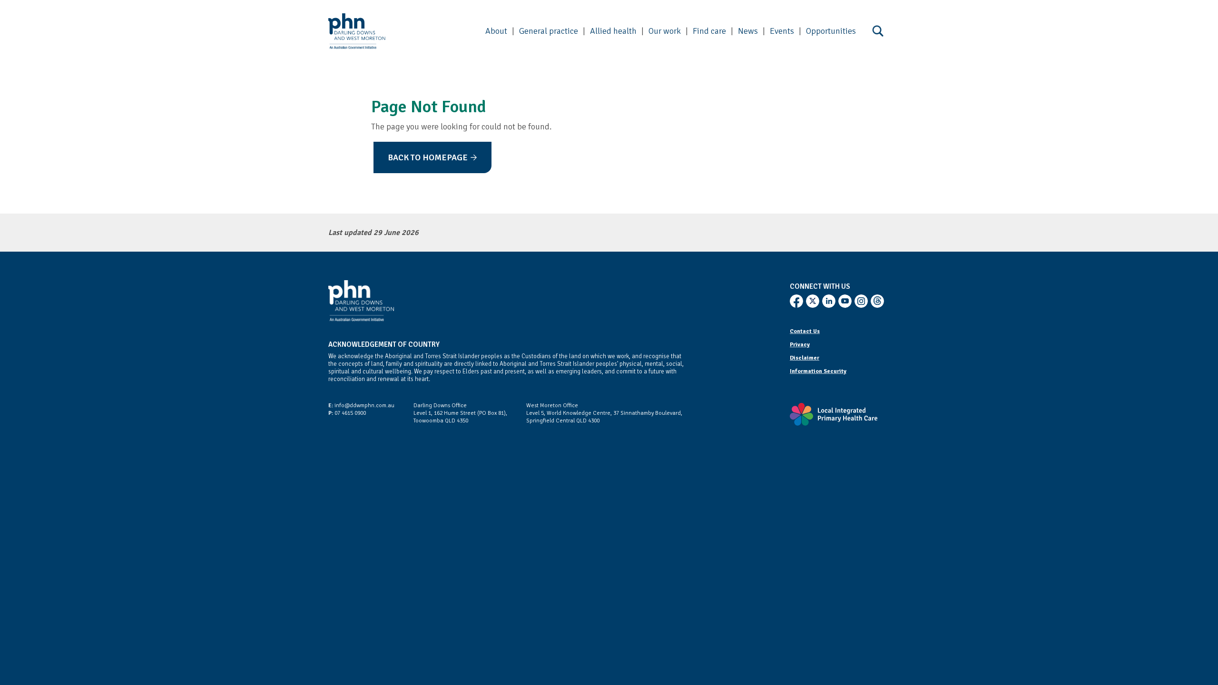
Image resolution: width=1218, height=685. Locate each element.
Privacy (800, 344)
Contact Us (805, 331)
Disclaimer (804, 358)
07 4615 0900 (347, 413)
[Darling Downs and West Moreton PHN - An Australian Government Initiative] (356, 31)
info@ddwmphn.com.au (361, 405)
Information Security (818, 371)
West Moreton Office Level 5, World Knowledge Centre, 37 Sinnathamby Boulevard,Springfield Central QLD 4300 (604, 413)
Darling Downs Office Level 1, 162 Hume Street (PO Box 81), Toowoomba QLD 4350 (460, 413)
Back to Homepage (428, 157)
